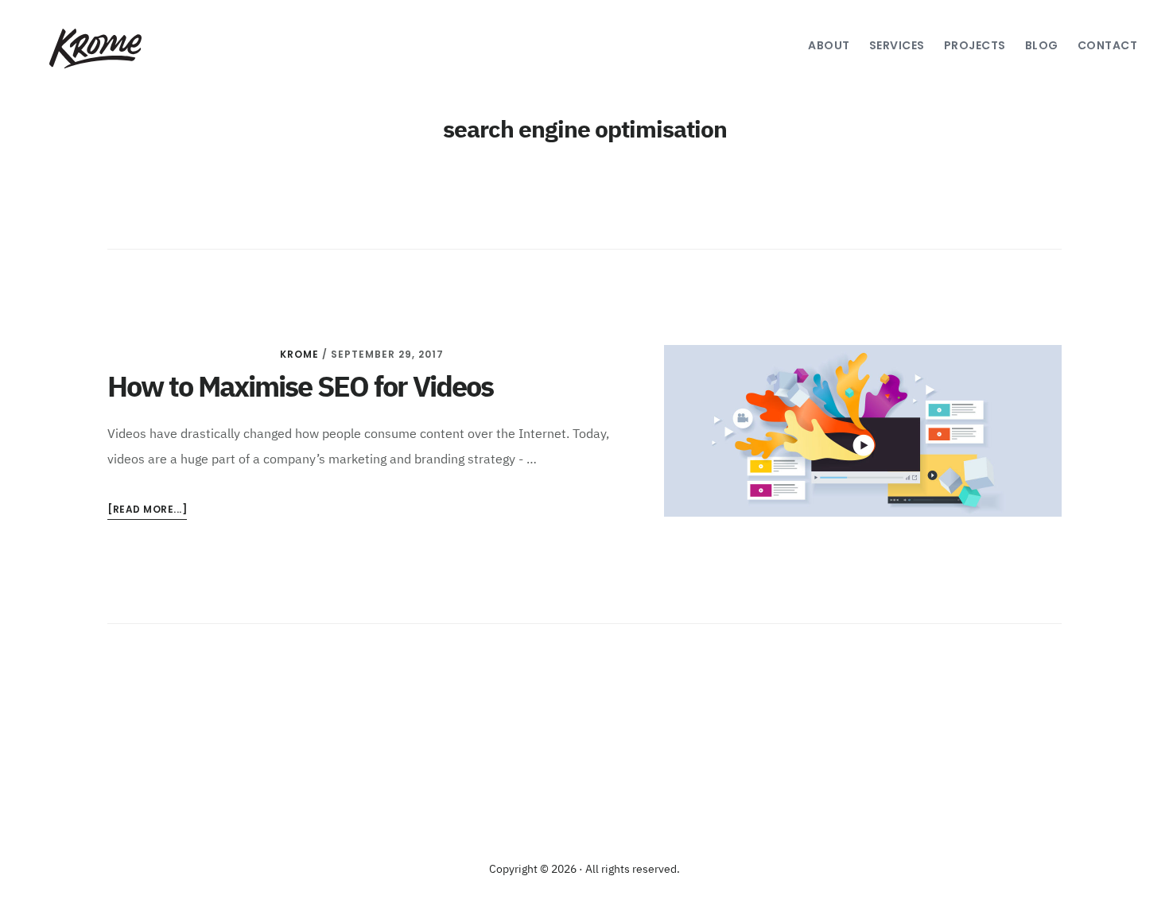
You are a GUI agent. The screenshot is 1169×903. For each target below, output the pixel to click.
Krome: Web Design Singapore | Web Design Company (93, 48)
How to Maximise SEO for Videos (300, 388)
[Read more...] (147, 511)
